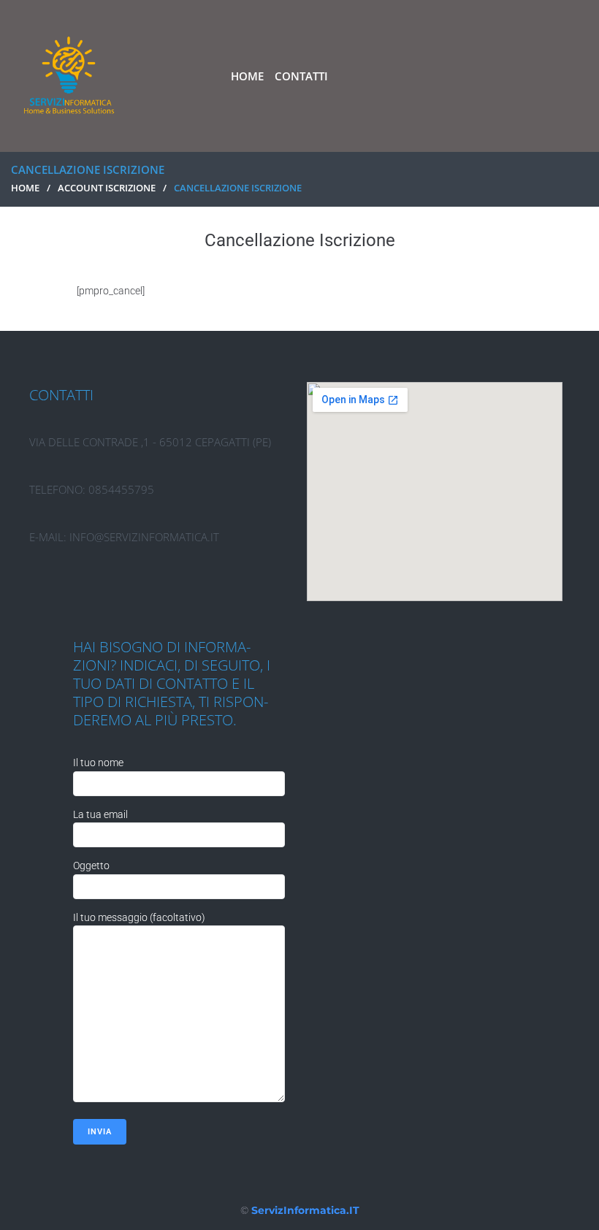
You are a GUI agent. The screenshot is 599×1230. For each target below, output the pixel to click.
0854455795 (121, 489)
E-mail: (49, 537)
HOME (25, 188)
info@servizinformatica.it (144, 537)
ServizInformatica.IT (305, 1210)
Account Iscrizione (107, 188)
